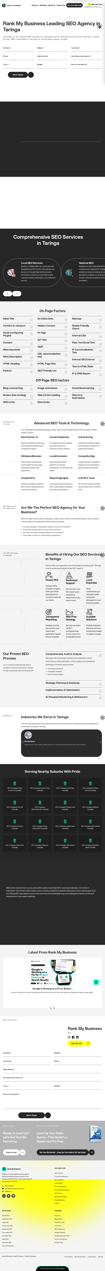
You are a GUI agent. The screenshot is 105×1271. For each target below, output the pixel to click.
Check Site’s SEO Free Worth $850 (52, 1268)
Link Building (59, 1183)
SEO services (43, 156)
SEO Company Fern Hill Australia (14, 808)
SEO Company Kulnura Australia (15, 827)
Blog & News (59, 1219)
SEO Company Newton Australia (90, 808)
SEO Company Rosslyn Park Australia (65, 808)
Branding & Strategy (61, 1196)
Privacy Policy (59, 1242)
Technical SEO (59, 1180)
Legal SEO (5, 1222)
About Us (51, 5)
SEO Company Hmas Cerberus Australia (14, 789)
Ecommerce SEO (7, 1225)
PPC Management (60, 1186)
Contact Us (60, 5)
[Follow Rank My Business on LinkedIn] (13, 1196)
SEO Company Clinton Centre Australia (90, 789)
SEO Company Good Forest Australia (40, 789)
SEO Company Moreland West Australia (90, 846)
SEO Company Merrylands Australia (90, 827)
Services (35, 5)
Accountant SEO (7, 1232)
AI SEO (57, 1203)
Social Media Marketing (62, 1190)
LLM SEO (97, 487)
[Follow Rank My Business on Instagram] (4, 1196)
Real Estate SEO (7, 1229)
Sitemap (100, 1256)
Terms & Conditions (61, 1239)
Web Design (58, 1193)
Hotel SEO (5, 1239)
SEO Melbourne (60, 1229)
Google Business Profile (62, 1236)
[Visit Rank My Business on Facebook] (73, 1037)
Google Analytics (60, 1232)
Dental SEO (5, 1215)
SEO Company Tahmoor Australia (39, 846)
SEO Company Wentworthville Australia (39, 808)
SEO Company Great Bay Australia (65, 789)
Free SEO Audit (59, 1222)
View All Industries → (8, 1246)
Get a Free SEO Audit (74, 5)
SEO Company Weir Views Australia (65, 846)
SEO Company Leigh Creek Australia (65, 827)
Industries (43, 5)
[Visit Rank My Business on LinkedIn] (77, 1037)
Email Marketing (60, 1200)
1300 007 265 (96, 4)
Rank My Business (7, 1256)
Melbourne (8, 1191)
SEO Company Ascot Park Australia (15, 846)
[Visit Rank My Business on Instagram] (69, 1037)
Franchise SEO (6, 1242)
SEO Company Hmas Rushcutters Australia (40, 827)
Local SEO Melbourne (61, 1176)
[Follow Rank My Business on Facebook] (8, 1196)
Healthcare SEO (7, 1219)
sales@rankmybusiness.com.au (93, 7)
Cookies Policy (92, 1256)
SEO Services (59, 1173)
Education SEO (6, 1236)
